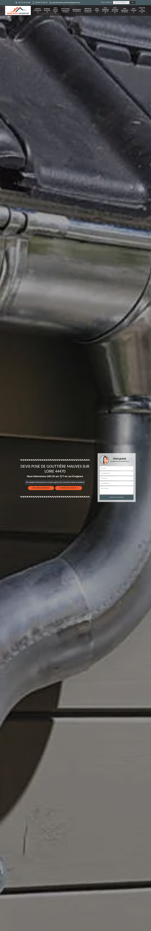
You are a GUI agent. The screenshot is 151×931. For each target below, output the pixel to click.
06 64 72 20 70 (41, 3)
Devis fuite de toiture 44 (55, 10)
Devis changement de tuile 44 (124, 10)
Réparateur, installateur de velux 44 (88, 10)
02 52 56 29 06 (24, 3)
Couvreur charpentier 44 (37, 10)
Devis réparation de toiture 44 (105, 10)
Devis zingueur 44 (133, 10)
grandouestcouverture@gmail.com (66, 3)
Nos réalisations (41, 488)
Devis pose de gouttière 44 (142, 10)
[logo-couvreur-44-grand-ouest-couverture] (18, 10)
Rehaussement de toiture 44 (77, 10)
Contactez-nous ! (68, 488)
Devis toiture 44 (97, 10)
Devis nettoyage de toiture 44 (115, 10)
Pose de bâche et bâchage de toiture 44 (65, 10)
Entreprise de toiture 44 (47, 10)
